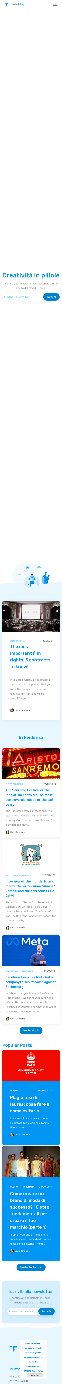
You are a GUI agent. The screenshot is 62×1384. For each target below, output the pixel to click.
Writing (26, 875)
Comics (16, 875)
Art (8, 875)
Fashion (14, 1187)
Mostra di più (31, 1030)
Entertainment (19, 641)
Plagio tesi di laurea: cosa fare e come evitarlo (29, 1104)
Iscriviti (51, 296)
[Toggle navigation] (55, 4)
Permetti (35, 1375)
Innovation (12, 971)
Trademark (26, 971)
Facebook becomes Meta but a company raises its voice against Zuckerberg (31, 982)
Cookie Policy (37, 1371)
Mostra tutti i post (31, 1267)
